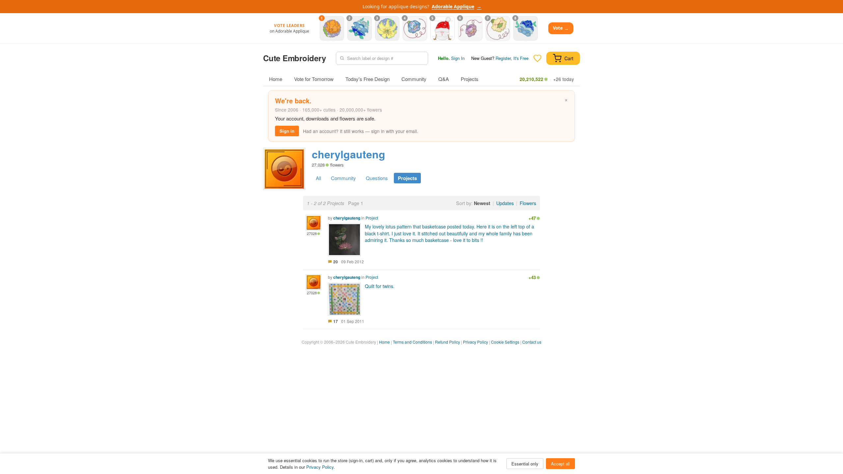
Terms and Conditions (412, 342)
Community (413, 78)
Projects (469, 78)
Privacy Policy (475, 342)
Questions (377, 177)
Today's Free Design (367, 78)
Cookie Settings (505, 342)
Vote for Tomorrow (314, 78)
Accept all (560, 464)
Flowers (528, 202)
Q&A (443, 78)
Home (275, 78)
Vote (561, 28)
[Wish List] (537, 58)
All (318, 177)
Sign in (287, 131)
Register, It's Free (512, 58)
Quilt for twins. (379, 286)
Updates (505, 202)
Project (372, 218)
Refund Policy (447, 342)
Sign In (458, 58)
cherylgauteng (346, 218)
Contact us (531, 342)
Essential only (524, 464)
